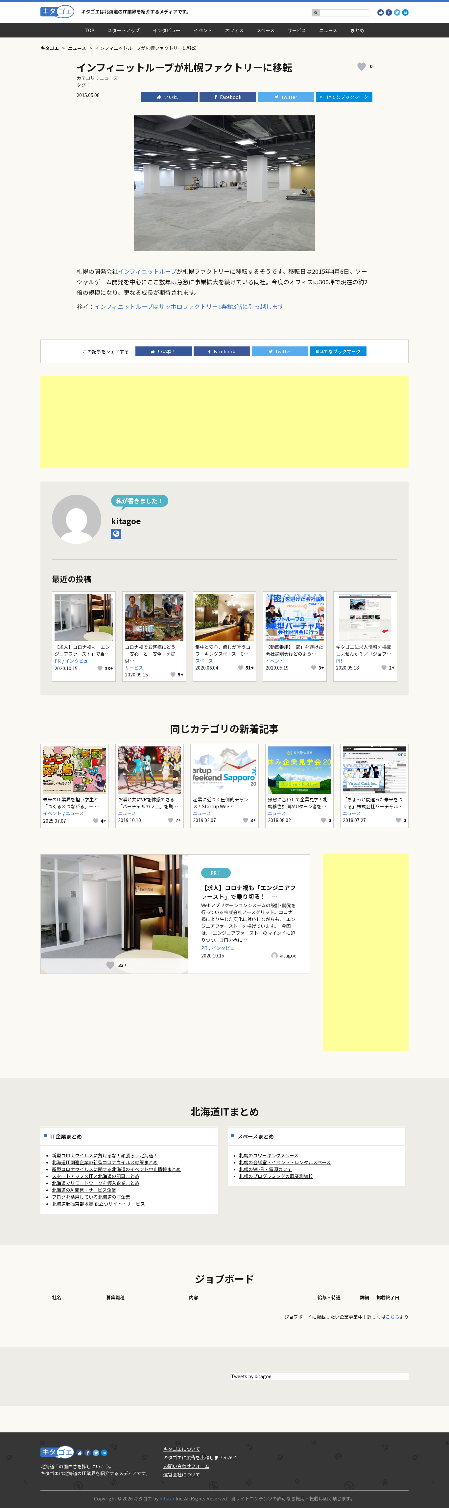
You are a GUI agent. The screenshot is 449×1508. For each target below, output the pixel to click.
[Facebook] (389, 12)
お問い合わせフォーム (186, 1466)
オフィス (234, 30)
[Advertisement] (224, 422)
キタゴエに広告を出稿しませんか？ (200, 1457)
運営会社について (181, 1474)
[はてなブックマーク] (405, 12)
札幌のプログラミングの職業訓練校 (276, 1176)
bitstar (167, 1498)
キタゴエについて (181, 1449)
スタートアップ (123, 30)
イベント (203, 30)
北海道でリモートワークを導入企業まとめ (95, 1183)
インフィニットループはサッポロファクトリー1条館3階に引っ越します (189, 306)
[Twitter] (397, 12)
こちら (392, 1316)
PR (58, 660)
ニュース (328, 30)
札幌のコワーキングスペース (268, 1155)
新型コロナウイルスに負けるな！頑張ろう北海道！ (105, 1155)
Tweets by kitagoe (251, 1376)
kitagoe (126, 521)
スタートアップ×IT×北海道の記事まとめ (95, 1176)
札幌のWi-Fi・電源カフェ (265, 1169)
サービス (297, 30)
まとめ (357, 30)
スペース (265, 30)
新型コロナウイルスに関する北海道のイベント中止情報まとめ (116, 1169)
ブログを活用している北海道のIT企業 (91, 1196)
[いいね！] (380, 12)
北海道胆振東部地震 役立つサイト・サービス (98, 1203)
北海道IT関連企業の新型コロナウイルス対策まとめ (105, 1162)
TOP (89, 30)
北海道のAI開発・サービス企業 (84, 1190)
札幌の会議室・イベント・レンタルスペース (285, 1162)
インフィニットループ (147, 271)
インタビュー (166, 30)
